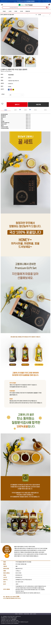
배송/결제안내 (21, 613)
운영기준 (34, 613)
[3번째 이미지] (30, 61)
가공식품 (15, 11)
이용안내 (16, 613)
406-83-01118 (8, 619)
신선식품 (10, 11)
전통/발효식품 (27, 11)
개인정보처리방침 (26, 613)
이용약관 (31, 613)
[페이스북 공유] (9, 89)
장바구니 (17, 104)
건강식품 (21, 11)
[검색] (47, 7)
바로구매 (38, 104)
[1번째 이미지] (6, 61)
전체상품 (4, 11)
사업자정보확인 (14, 619)
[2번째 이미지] (18, 61)
